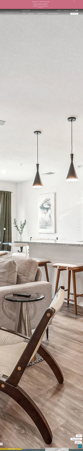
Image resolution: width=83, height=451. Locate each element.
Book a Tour (74, 13)
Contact (73, 10)
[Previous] (5, 229)
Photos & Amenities (53, 13)
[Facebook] (77, 10)
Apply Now (59, 10)
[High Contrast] (1, 444)
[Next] (78, 229)
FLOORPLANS (31, 13)
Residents (66, 10)
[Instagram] (76, 10)
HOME (23, 13)
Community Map (41, 13)
